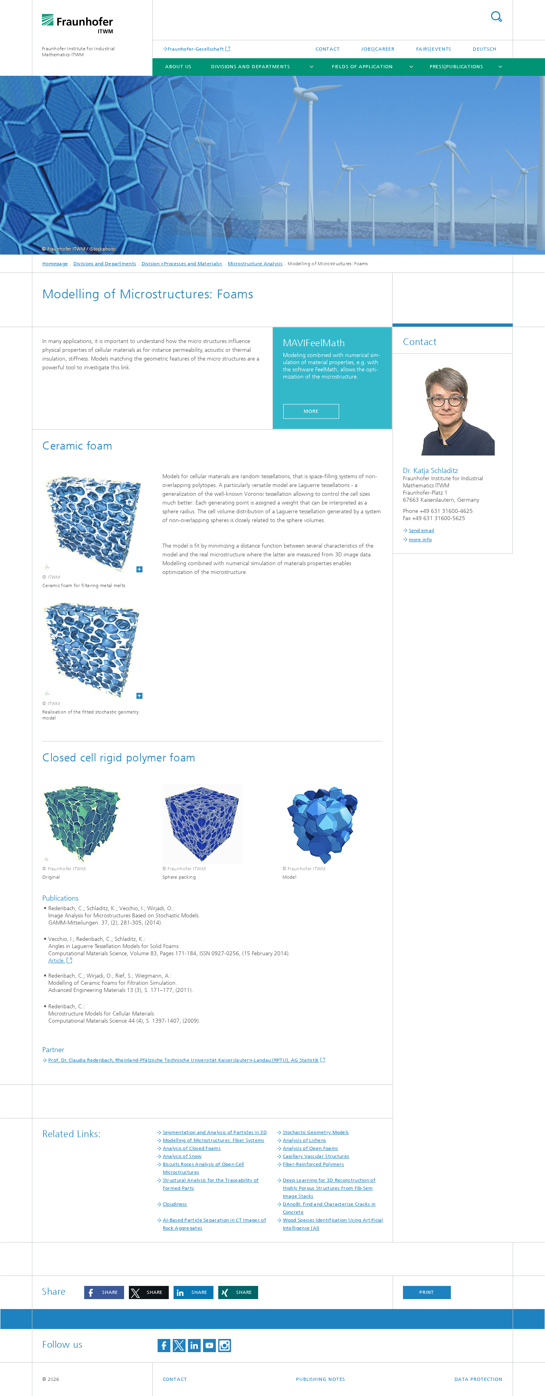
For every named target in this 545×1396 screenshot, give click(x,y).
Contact (328, 49)
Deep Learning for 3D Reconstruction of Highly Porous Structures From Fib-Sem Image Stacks (329, 1188)
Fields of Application (362, 66)
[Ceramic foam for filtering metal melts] (87, 522)
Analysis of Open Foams (310, 1148)
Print (426, 1292)
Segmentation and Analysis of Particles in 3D (215, 1132)
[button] (104, 1292)
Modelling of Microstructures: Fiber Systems (214, 1140)
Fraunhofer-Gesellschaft (196, 48)
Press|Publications (456, 66)
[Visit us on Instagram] (224, 1345)
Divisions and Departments (250, 66)
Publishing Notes (320, 1379)
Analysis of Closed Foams (192, 1148)
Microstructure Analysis (255, 263)
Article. (56, 960)
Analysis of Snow (182, 1156)
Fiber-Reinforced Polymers (313, 1164)
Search (496, 16)
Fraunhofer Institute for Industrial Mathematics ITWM (78, 51)
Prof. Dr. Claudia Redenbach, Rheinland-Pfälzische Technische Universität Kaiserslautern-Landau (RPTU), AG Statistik (183, 1060)
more (311, 411)
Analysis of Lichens (304, 1140)
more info (420, 539)
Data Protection (478, 1379)
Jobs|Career (378, 49)
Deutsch (485, 49)
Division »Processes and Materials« (182, 263)
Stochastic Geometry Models (316, 1132)
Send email (421, 530)
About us (178, 66)
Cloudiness (175, 1204)
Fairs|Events (434, 49)
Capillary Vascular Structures (316, 1156)
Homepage (55, 263)
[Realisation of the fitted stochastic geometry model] (87, 649)
